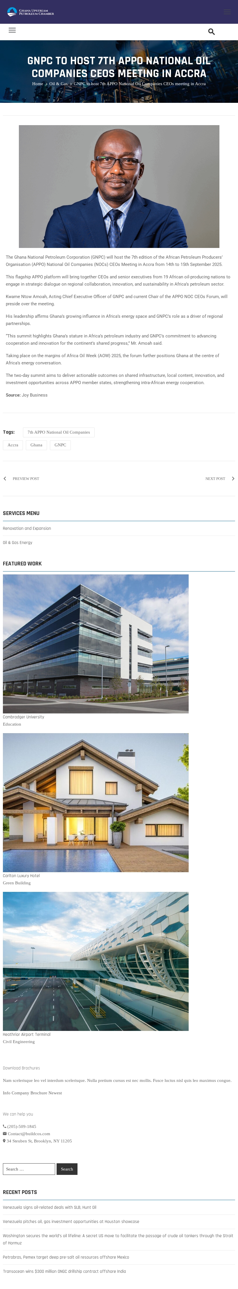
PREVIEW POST (26, 478)
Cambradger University (23, 717)
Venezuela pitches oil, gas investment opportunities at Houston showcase (71, 1221)
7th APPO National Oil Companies (59, 432)
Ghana (36, 445)
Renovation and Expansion (27, 528)
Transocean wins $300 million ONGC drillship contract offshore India (64, 1271)
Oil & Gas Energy (17, 542)
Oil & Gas (58, 83)
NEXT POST (215, 478)
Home (37, 83)
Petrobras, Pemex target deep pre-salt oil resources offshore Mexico (66, 1257)
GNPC (60, 445)
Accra (13, 445)
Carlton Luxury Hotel (21, 876)
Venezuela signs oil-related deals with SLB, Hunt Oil (49, 1207)
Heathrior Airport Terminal (27, 1034)
